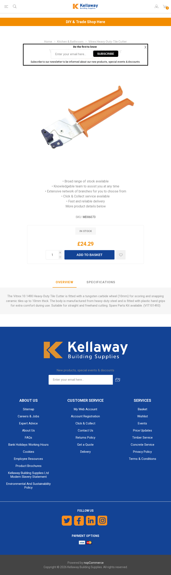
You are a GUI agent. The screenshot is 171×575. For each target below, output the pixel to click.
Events (142, 423)
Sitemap (28, 409)
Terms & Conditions (142, 459)
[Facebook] (78, 520)
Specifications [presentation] (101, 282)
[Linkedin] (91, 520)
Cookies (28, 452)
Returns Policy (85, 437)
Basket (142, 409)
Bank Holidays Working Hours (28, 445)
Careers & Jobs (28, 416)
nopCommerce (94, 562)
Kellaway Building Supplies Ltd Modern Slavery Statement (28, 475)
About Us (28, 430)
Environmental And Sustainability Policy (28, 485)
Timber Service (142, 437)
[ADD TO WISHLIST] (121, 254)
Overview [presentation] (64, 282)
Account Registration (85, 416)
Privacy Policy (142, 452)
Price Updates (142, 430)
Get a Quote (85, 445)
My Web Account (85, 409)
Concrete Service (142, 445)
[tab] (65, 282)
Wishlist (142, 416)
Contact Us (85, 430)
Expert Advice (28, 423)
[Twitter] (67, 520)
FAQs (28, 437)
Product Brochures (28, 466)
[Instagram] (102, 520)
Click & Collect (85, 423)
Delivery (85, 452)
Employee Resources (28, 459)
